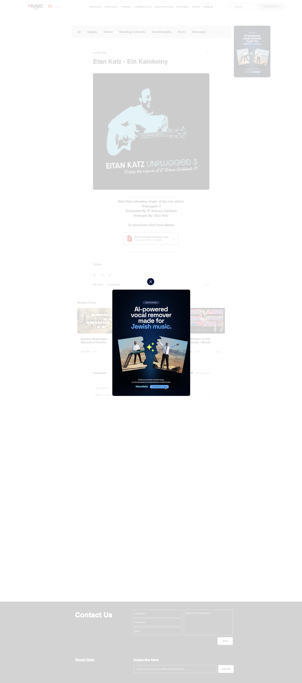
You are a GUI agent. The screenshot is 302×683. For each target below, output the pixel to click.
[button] (150, 281)
